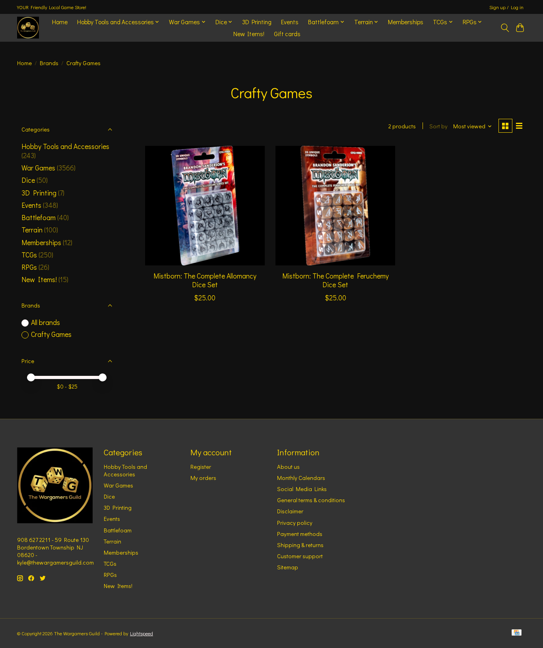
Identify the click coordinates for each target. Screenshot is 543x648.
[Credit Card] (517, 633)
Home (60, 22)
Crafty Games (51, 334)
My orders (203, 478)
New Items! (248, 34)
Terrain (32, 229)
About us (288, 466)
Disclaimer (290, 511)
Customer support (300, 556)
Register (200, 466)
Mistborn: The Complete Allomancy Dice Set (204, 280)
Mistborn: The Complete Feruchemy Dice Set (335, 280)
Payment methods (299, 534)
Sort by (438, 126)
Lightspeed (141, 633)
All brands (45, 322)
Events (290, 22)
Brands (49, 63)
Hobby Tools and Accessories (65, 146)
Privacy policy (294, 522)
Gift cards (287, 34)
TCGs (29, 254)
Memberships (405, 22)
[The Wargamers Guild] (28, 28)
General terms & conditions (311, 500)
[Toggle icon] (504, 28)
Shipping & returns (300, 545)
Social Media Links (302, 489)
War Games (38, 167)
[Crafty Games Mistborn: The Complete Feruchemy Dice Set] (335, 205)
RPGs (29, 267)
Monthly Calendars (301, 478)
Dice (28, 180)
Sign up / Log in (506, 7)
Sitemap (287, 567)
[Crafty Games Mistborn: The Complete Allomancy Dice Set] (205, 205)
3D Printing (257, 22)
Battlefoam (38, 217)
